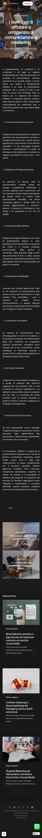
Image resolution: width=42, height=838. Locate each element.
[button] (37, 3)
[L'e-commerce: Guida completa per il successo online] (21, 564)
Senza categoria (21, 15)
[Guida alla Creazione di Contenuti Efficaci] (21, 536)
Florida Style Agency (14, 49)
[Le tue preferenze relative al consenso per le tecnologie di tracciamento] (4, 834)
